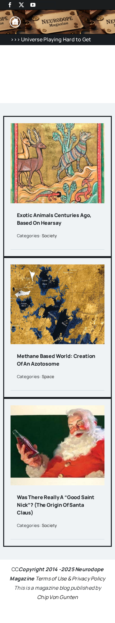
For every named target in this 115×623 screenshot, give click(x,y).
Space (48, 376)
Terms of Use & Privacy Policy (70, 578)
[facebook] (9, 4)
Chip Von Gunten (57, 597)
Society (49, 236)
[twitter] (21, 4)
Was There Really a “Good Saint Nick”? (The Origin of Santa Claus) (55, 505)
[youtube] (32, 4)
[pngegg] (15, 18)
